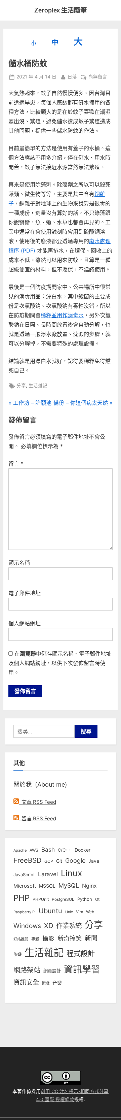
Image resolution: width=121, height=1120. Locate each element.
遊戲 (45, 983)
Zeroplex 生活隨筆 (60, 10)
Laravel (48, 874)
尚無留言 (97, 77)
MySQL (68, 885)
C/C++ (65, 850)
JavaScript (24, 874)
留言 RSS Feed (37, 818)
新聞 (91, 938)
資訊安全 (26, 982)
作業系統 (69, 926)
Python (84, 899)
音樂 (57, 983)
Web (90, 911)
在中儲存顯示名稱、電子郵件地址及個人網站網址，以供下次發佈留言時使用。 (59, 663)
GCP (48, 861)
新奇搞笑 (69, 938)
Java (93, 861)
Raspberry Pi (24, 912)
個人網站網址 (24, 623)
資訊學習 (82, 969)
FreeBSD (27, 860)
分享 (21, 385)
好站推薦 (20, 939)
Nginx (89, 886)
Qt (97, 899)
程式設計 (81, 953)
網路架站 (26, 970)
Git (59, 861)
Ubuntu (50, 911)
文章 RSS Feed (37, 802)
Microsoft (24, 886)
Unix (69, 912)
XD (48, 926)
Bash (48, 849)
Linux (71, 873)
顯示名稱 (19, 562)
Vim (79, 911)
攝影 (48, 938)
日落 (72, 76)
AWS (34, 850)
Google (75, 860)
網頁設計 (52, 971)
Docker (82, 850)
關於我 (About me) (40, 784)
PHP (21, 898)
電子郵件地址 (24, 593)
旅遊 (17, 954)
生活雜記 (38, 385)
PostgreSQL (63, 899)
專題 (35, 939)
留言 (16, 463)
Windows (27, 926)
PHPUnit (41, 899)
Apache (20, 850)
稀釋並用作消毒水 (62, 315)
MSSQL (47, 886)
